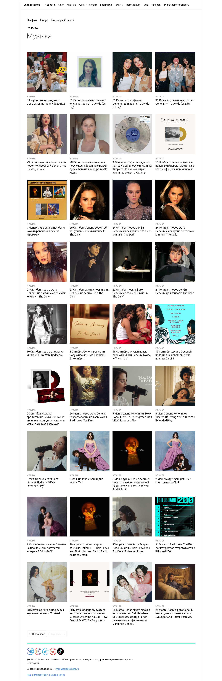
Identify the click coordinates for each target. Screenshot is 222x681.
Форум (93, 4)
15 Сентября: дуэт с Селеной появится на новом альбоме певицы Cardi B (173, 355)
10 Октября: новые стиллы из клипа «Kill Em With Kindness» (45, 353)
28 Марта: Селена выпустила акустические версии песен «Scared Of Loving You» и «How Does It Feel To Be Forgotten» (88, 615)
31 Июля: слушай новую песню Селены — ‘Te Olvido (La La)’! (174, 102)
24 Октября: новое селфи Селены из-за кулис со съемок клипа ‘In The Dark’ (132, 231)
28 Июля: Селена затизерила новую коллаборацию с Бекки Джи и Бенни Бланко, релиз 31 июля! (88, 167)
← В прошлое (37, 634)
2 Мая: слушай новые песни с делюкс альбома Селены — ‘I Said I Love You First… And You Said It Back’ (131, 484)
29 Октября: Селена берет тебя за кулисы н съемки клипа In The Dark (89, 231)
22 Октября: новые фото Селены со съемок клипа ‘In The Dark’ (130, 293)
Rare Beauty (133, 4)
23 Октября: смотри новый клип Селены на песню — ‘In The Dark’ (89, 293)
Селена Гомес (32, 4)
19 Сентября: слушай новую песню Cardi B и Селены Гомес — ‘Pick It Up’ (132, 355)
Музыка (71, 4)
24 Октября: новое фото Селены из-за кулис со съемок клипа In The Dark (174, 231)
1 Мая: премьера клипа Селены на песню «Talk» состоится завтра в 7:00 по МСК (46, 548)
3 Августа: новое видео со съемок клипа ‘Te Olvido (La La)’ (46, 102)
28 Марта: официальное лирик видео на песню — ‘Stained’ (45, 611)
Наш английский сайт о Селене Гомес (46, 674)
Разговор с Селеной (62, 20)
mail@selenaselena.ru (67, 668)
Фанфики (32, 20)
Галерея (156, 4)
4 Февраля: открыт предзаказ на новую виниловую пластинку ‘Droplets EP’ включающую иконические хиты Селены (132, 167)
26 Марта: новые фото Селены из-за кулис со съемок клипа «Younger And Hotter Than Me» (174, 613)
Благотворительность (176, 4)
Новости (50, 4)
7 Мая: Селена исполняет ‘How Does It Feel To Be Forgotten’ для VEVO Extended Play (132, 417)
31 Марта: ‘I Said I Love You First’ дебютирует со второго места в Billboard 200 (175, 548)
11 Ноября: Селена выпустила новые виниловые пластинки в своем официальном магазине (174, 166)
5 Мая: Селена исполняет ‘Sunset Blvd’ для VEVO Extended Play (42, 482)
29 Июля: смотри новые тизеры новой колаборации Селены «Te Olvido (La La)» (46, 166)
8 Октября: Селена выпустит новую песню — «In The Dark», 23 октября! (88, 355)
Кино (61, 4)
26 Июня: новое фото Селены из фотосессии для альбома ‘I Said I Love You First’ (88, 417)
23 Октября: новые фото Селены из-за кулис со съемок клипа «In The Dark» (46, 293)
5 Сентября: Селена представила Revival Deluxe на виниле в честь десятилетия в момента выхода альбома (46, 419)
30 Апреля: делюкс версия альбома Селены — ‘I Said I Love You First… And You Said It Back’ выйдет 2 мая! (89, 549)
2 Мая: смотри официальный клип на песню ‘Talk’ (173, 480)
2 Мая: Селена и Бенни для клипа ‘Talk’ (86, 480)
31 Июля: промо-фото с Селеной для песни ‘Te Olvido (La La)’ (131, 104)
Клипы (82, 4)
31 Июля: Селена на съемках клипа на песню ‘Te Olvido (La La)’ (88, 104)
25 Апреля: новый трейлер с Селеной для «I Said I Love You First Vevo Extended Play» (131, 548)
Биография (106, 4)
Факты (119, 4)
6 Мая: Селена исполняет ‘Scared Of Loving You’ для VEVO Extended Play (175, 417)
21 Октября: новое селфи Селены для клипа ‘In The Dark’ (174, 291)
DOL (145, 4)
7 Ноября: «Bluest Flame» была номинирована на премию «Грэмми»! (46, 231)
